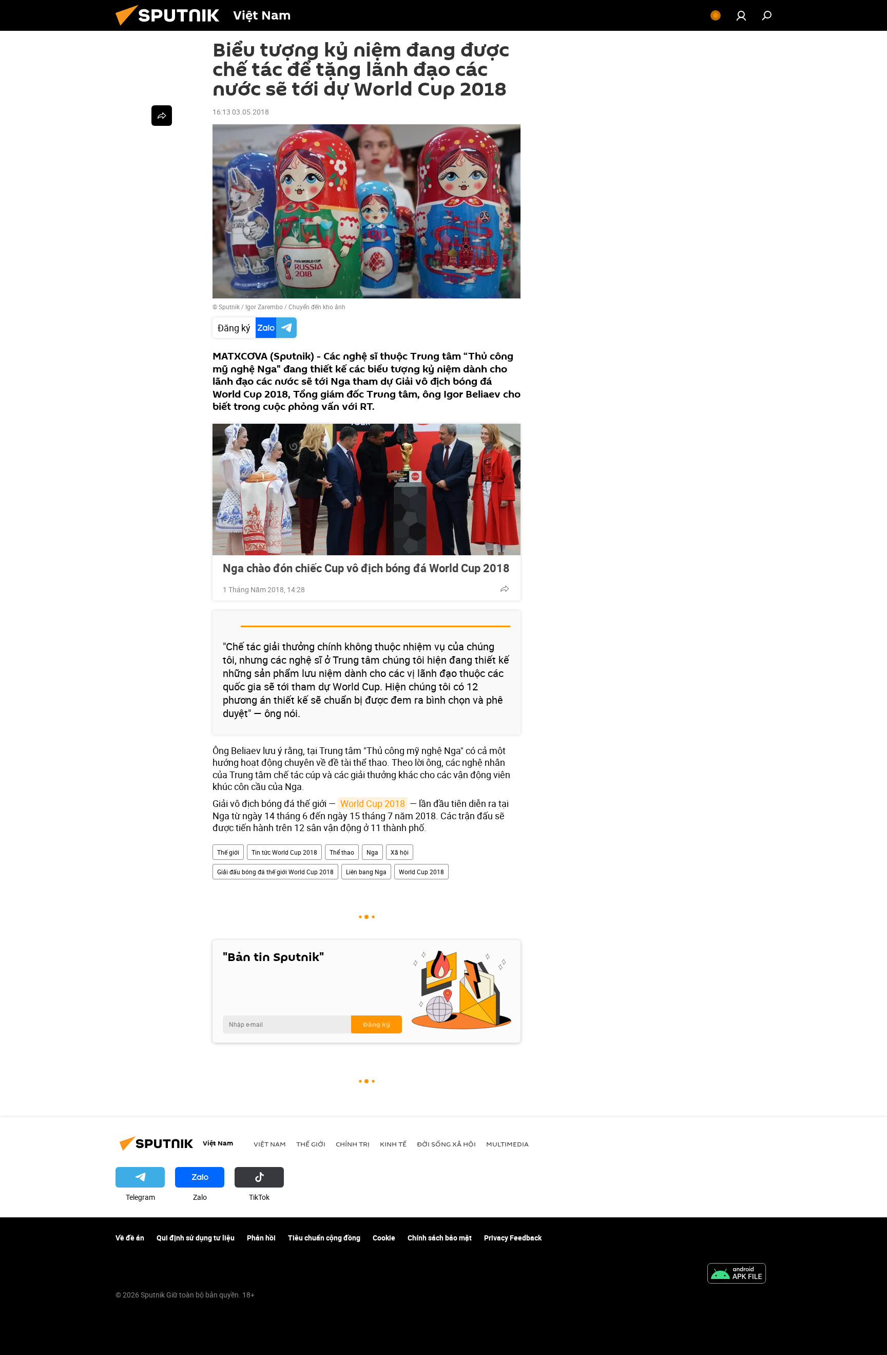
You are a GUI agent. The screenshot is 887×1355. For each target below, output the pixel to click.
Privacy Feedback (513, 1238)
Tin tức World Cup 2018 (284, 852)
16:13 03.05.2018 (241, 112)
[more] (504, 588)
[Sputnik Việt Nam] (171, 28)
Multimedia (507, 1144)
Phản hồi (261, 1238)
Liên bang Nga (366, 872)
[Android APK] (737, 1274)
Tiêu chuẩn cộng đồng (324, 1238)
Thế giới (228, 852)
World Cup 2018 (372, 803)
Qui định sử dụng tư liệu (196, 1238)
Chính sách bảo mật (440, 1238)
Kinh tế (393, 1144)
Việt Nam (270, 1144)
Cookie (384, 1238)
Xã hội (400, 852)
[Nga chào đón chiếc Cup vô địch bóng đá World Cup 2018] (366, 489)
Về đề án (129, 1238)
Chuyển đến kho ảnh (316, 307)
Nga (372, 852)
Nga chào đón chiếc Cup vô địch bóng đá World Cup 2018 (366, 568)
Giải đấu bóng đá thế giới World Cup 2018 (275, 872)
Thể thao (342, 852)
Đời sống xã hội (446, 1144)
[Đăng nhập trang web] (741, 15)
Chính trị (353, 1144)
